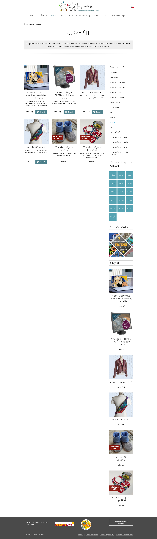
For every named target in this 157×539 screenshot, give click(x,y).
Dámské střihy (115, 102)
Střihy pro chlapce (118, 97)
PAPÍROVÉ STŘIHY (116, 132)
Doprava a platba (92, 535)
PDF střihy (113, 72)
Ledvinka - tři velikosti (36, 147)
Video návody (84, 15)
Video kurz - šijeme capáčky (64, 148)
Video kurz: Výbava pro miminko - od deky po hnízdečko (36, 95)
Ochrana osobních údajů (124, 535)
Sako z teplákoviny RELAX (92, 92)
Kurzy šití (113, 122)
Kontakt (80, 535)
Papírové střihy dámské (120, 142)
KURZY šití (53, 15)
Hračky (112, 112)
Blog (63, 15)
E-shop (30, 24)
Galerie (97, 15)
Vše (111, 127)
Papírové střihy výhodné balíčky (120, 153)
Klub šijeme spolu (119, 15)
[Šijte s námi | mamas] (78, 6)
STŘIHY (42, 15)
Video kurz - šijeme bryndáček (92, 148)
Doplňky (112, 117)
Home (32, 15)
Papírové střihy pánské (120, 147)
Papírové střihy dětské (119, 137)
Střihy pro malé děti (118, 87)
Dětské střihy (114, 77)
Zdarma (71, 15)
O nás (106, 15)
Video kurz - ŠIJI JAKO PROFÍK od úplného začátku (64, 95)
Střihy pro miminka (118, 82)
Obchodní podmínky (107, 535)
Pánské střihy (114, 107)
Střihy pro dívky (117, 92)
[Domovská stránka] (24, 24)
